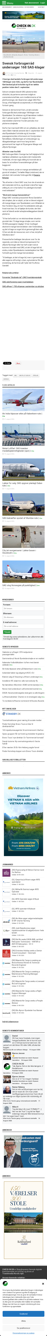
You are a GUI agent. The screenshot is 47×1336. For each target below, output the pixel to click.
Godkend (23, 1314)
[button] (43, 1283)
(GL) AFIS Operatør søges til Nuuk (25, 899)
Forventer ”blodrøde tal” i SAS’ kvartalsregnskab (22, 277)
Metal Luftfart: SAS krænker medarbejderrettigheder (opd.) (16, 449)
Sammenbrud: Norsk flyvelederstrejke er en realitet (23, 658)
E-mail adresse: (10, 622)
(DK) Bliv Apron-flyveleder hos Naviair (27, 1010)
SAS (15, 375)
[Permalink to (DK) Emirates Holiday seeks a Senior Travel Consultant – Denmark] (6, 957)
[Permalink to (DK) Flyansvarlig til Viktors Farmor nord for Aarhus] (6, 876)
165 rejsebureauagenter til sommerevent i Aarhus (22, 730)
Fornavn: (7, 605)
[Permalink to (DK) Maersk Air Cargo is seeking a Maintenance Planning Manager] (6, 978)
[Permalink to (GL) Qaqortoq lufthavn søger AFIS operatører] (6, 886)
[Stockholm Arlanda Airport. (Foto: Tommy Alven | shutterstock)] (23, 52)
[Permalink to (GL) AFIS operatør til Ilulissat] (6, 915)
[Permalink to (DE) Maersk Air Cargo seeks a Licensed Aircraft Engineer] (6, 987)
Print (14, 75)
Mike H (15, 1107)
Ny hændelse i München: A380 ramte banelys (20, 685)
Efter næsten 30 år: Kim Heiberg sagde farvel (20, 747)
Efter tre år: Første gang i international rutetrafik (20, 1101)
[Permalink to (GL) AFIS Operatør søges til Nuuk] (6, 905)
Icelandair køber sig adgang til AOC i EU (18, 673)
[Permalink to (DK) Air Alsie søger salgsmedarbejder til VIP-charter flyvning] (6, 925)
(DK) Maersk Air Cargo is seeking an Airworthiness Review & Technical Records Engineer (26, 962)
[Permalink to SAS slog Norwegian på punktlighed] (23, 582)
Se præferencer (23, 1328)
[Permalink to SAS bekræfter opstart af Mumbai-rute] (23, 515)
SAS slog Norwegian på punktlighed (18, 585)
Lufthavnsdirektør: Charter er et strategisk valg (21, 697)
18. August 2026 (26, 1060)
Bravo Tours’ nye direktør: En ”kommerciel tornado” (23, 738)
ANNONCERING (18, 7)
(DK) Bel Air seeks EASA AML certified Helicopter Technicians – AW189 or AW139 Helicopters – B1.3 (27, 941)
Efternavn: (7, 613)
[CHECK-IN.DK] (24, 27)
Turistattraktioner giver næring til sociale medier (22, 720)
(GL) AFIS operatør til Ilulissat (23, 909)
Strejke (35, 375)
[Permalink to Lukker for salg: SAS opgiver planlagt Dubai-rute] (23, 480)
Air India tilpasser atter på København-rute (21, 413)
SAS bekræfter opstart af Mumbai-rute (20, 518)
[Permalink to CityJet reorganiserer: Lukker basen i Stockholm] (23, 547)
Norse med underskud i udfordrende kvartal (20, 689)
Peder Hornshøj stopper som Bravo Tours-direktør (22, 751)
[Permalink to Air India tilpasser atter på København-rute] (23, 410)
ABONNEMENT (7, 7)
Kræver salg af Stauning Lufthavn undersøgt (20, 677)
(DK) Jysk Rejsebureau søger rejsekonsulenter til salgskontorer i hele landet (28, 930)
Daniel (15, 1036)
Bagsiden (31, 73)
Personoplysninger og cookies (23, 1333)
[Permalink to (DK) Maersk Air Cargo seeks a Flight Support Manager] (6, 997)
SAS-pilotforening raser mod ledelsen (17, 282)
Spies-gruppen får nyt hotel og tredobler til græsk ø (23, 734)
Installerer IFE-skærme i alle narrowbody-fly (20, 681)
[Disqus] (23, 326)
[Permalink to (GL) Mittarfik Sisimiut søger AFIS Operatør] (6, 896)
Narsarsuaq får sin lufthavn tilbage (15, 1050)
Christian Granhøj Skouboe (16, 73)
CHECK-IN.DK (18, 1064)
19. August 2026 (34, 1050)
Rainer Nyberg (18, 1087)
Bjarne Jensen (18, 1053)
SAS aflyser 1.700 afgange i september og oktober (23, 286)
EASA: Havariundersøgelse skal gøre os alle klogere (23, 693)
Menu (10, 3)
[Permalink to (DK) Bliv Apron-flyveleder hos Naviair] (6, 1017)
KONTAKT (41, 7)
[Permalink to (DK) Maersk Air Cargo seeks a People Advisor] (6, 1007)
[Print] (12, 75)
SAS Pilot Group (24, 375)
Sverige (6, 379)
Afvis (23, 1321)
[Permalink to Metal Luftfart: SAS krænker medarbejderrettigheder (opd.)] (23, 445)
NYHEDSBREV (29, 7)
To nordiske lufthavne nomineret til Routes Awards (23, 701)
